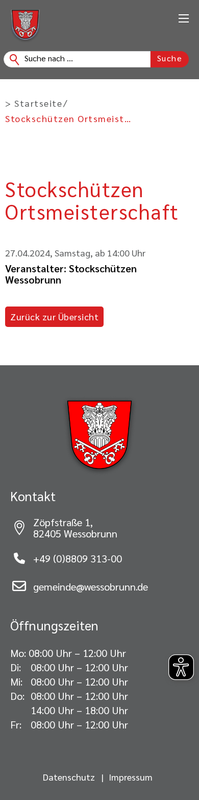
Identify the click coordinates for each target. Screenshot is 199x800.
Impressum (131, 777)
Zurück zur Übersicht (54, 316)
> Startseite (33, 103)
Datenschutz (69, 777)
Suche (170, 58)
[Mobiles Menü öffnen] (184, 18)
